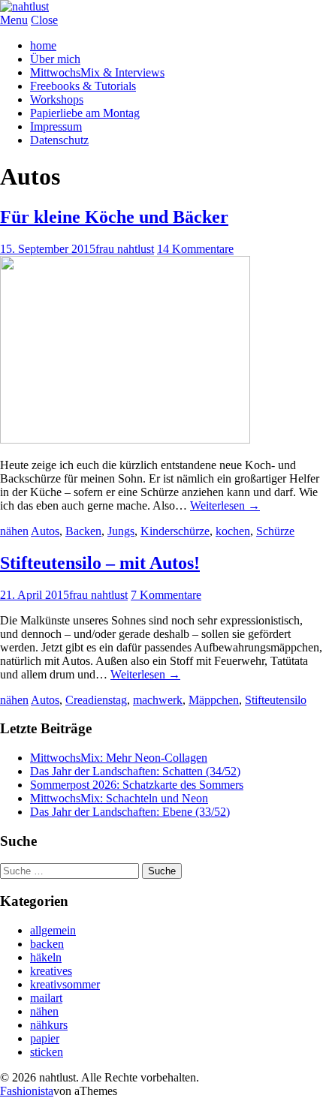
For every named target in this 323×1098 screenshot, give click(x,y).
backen (47, 943)
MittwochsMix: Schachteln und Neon (119, 798)
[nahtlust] (24, 6)
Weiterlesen (225, 505)
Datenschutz (59, 140)
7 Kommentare (166, 594)
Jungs (120, 531)
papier (44, 1038)
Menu (14, 20)
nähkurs (49, 1024)
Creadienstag (96, 699)
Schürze (275, 531)
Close (44, 20)
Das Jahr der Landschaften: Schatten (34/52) (135, 771)
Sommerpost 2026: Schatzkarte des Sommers (136, 784)
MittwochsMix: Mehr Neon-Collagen (118, 757)
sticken (46, 1051)
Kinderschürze (175, 531)
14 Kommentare (195, 248)
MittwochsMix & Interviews (97, 72)
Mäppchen (214, 699)
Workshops (56, 99)
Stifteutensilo (275, 699)
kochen (233, 531)
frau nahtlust (124, 248)
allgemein (53, 930)
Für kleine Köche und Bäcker (114, 217)
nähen (14, 531)
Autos (45, 531)
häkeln (46, 957)
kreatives (51, 970)
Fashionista (26, 1090)
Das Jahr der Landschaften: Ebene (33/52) (130, 811)
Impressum (56, 126)
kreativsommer (65, 984)
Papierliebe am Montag (85, 113)
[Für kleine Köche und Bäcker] (125, 439)
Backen (83, 531)
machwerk (158, 699)
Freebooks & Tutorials (83, 86)
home (43, 45)
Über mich (55, 59)
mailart (46, 997)
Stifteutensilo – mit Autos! (100, 563)
